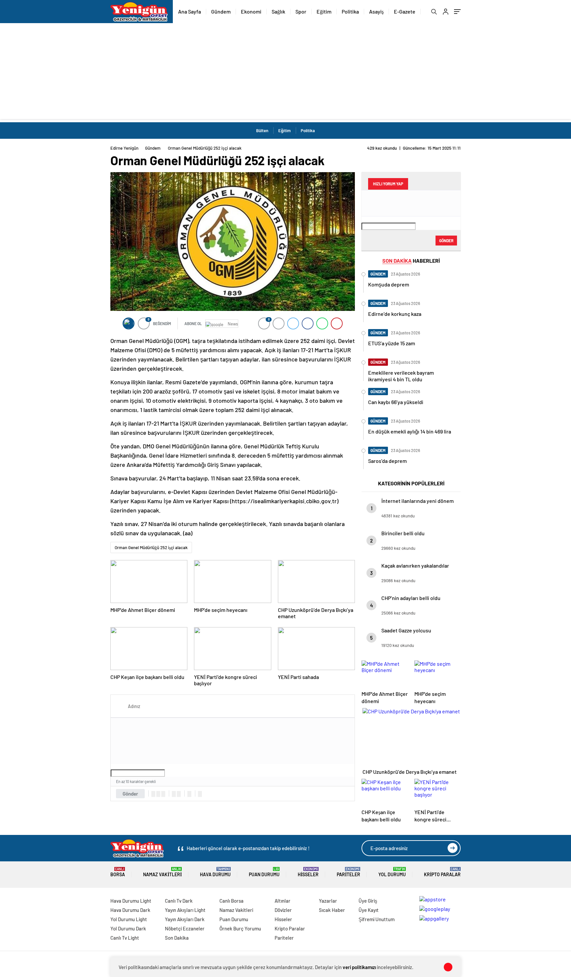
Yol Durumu (392, 872)
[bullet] (179, 794)
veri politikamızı (359, 967)
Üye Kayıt (369, 910)
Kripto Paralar (442, 872)
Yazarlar (328, 901)
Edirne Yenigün (124, 148)
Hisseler (308, 872)
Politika (350, 11)
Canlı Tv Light (124, 938)
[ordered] (174, 794)
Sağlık (278, 11)
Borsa (117, 872)
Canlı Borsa (231, 901)
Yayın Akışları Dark (185, 919)
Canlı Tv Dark (179, 901)
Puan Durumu (264, 872)
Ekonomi (251, 11)
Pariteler (348, 872)
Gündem (221, 11)
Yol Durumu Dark (128, 928)
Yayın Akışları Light (185, 910)
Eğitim (324, 11)
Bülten (262, 130)
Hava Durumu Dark (130, 910)
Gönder (130, 794)
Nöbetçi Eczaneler (185, 928)
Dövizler (283, 910)
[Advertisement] (285, 72)
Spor (300, 11)
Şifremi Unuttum (377, 919)
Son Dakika (177, 938)
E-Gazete (404, 11)
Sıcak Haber (332, 910)
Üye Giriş (368, 901)
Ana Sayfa (189, 11)
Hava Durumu (215, 872)
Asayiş (376, 11)
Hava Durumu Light (130, 901)
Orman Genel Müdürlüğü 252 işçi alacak (151, 547)
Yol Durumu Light (128, 919)
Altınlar (282, 901)
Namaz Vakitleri (162, 872)
